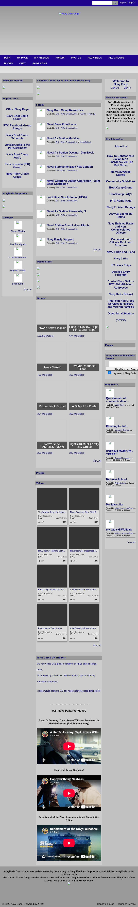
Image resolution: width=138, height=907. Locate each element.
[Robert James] (18, 265)
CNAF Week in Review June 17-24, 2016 (84, 628)
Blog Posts (111, 384)
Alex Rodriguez (18, 244)
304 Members (44, 413)
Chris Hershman (17, 257)
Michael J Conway (122, 430)
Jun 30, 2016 (93, 595)
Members (8, 217)
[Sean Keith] (18, 278)
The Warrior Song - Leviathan (51, 512)
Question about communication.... (117, 400)
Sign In (132, 3)
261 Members (44, 452)
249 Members (76, 452)
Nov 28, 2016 (61, 634)
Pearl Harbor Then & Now (50, 628)
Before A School (116, 479)
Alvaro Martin (18, 231)
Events (109, 345)
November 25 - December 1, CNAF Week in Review (84, 551)
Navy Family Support (60, 239)
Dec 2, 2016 (93, 557)
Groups (41, 298)
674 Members (76, 335)
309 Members (76, 374)
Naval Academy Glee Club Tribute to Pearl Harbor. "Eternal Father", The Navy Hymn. (84, 512)
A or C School (85, 142)
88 (41, 638)
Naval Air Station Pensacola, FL (67, 211)
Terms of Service (127, 903)
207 (42, 522)
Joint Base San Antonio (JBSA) (67, 197)
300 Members (76, 413)
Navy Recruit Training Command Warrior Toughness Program (52, 551)
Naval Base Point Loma (62, 124)
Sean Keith (18, 283)
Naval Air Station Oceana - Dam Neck (70, 152)
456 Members (44, 374)
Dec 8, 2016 (93, 518)
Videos (40, 483)
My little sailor (114, 504)
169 (74, 522)
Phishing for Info (116, 426)
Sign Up (123, 3)
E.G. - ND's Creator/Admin (66, 114)
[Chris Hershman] (18, 252)
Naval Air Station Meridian (63, 138)
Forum (40, 104)
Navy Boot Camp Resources (65, 110)
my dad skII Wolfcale (119, 529)
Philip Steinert (120, 483)
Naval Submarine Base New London (70, 166)
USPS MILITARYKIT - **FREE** (119, 453)
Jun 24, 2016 (93, 634)
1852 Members (45, 335)
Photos (40, 472)
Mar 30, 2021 (61, 518)
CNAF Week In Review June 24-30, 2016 (84, 589)
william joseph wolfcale (124, 508)
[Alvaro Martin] (18, 225)
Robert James (17, 270)
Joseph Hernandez (122, 458)
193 (42, 599)
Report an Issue (105, 903)
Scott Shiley (119, 405)
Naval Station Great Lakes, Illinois (68, 225)
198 (42, 561)
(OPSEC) (121, 320)
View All (97, 249)
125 (74, 561)
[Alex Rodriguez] (18, 238)
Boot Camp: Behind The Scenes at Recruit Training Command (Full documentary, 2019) (52, 589)
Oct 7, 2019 (61, 557)
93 (73, 599)
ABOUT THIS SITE (87, 114)
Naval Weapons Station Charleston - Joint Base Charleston (73, 182)
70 (73, 638)
